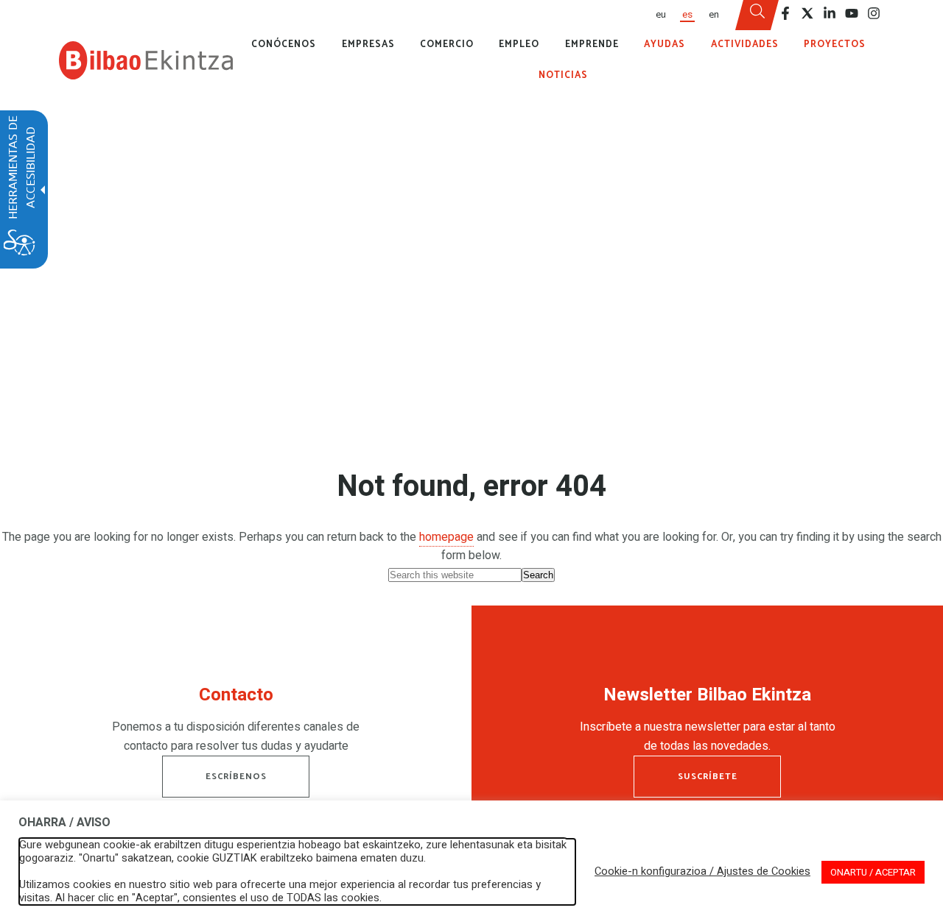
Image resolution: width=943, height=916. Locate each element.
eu (661, 15)
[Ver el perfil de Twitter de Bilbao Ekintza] (807, 13)
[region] (236, 723)
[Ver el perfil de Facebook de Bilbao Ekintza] (785, 13)
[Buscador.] (757, 15)
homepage (446, 537)
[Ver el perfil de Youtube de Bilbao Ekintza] (851, 13)
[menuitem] (660, 15)
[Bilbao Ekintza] (146, 60)
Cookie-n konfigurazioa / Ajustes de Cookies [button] (702, 871)
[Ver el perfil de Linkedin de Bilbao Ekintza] (829, 13)
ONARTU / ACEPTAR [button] (873, 872)
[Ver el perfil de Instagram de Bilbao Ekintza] (873, 13)
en (714, 15)
